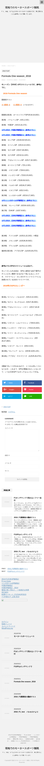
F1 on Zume (6, 581)
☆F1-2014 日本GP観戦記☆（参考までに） (19, 221)
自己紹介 (5, 592)
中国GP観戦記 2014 (10, 588)
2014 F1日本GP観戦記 (10, 579)
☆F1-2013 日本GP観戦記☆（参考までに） (19, 215)
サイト (7, 471)
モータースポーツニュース (24, 636)
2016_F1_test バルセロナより (26, 551)
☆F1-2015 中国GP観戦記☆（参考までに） (19, 135)
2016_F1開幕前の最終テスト (25, 517)
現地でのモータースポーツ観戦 (22, 7)
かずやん (11, 412)
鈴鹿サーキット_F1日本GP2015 (14, 594)
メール (8, 463)
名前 (7, 455)
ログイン (5, 622)
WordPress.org (7, 628)
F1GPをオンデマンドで (23, 534)
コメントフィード (8, 626)
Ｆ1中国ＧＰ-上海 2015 (10, 597)
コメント (9, 428)
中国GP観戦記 (7, 585)
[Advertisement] (22, 39)
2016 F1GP (7, 407)
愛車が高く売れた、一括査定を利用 (15, 590)
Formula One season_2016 (25, 682)
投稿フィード (7, 624)
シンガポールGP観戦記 (10, 583)
